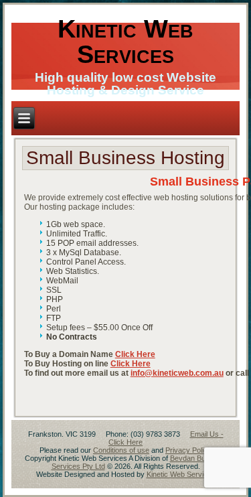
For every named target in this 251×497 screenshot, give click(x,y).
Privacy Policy (188, 450)
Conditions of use (121, 450)
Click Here (135, 354)
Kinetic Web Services (125, 41)
